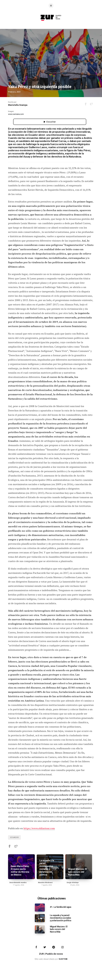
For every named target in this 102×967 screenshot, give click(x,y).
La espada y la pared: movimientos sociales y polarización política (46, 867)
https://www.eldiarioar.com (39, 828)
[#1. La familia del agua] (40, 907)
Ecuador (14, 837)
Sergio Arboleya (72, 882)
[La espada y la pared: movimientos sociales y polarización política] (40, 917)
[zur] (51, 23)
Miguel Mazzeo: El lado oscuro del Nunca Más (77, 872)
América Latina (16, 81)
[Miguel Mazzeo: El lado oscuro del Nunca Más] (40, 929)
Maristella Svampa (17, 105)
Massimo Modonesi (45, 882)
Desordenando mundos (17, 882)
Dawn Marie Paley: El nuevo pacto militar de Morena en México (20, 870)
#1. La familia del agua (60, 907)
